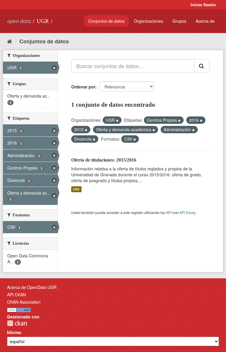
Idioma (14, 332)
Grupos (179, 21)
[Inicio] (9, 41)
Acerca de (205, 21)
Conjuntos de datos (106, 21)
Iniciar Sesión (203, 4)
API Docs (187, 212)
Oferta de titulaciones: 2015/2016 (103, 159)
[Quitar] (117, 120)
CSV (76, 189)
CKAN (17, 323)
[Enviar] (202, 66)
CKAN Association (24, 302)
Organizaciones (148, 21)
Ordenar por (83, 87)
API (169, 212)
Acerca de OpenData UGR (31, 287)
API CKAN (16, 294)
